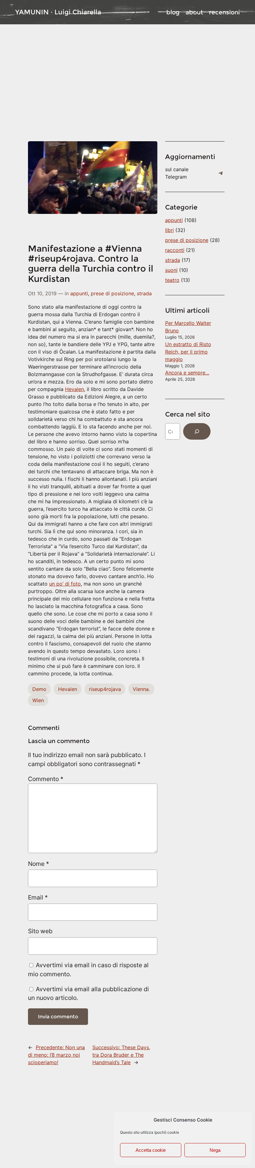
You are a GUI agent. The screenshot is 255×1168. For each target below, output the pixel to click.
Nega (215, 1150)
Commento (45, 779)
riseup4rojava (105, 689)
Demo (39, 689)
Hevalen (74, 389)
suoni (171, 270)
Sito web (40, 931)
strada (144, 293)
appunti (79, 293)
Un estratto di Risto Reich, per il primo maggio (188, 351)
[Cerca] (197, 431)
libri (169, 230)
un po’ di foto (65, 584)
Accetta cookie (151, 1150)
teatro (172, 280)
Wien (38, 700)
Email (38, 897)
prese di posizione (112, 293)
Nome (38, 863)
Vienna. (141, 689)
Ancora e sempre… (187, 372)
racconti (174, 250)
